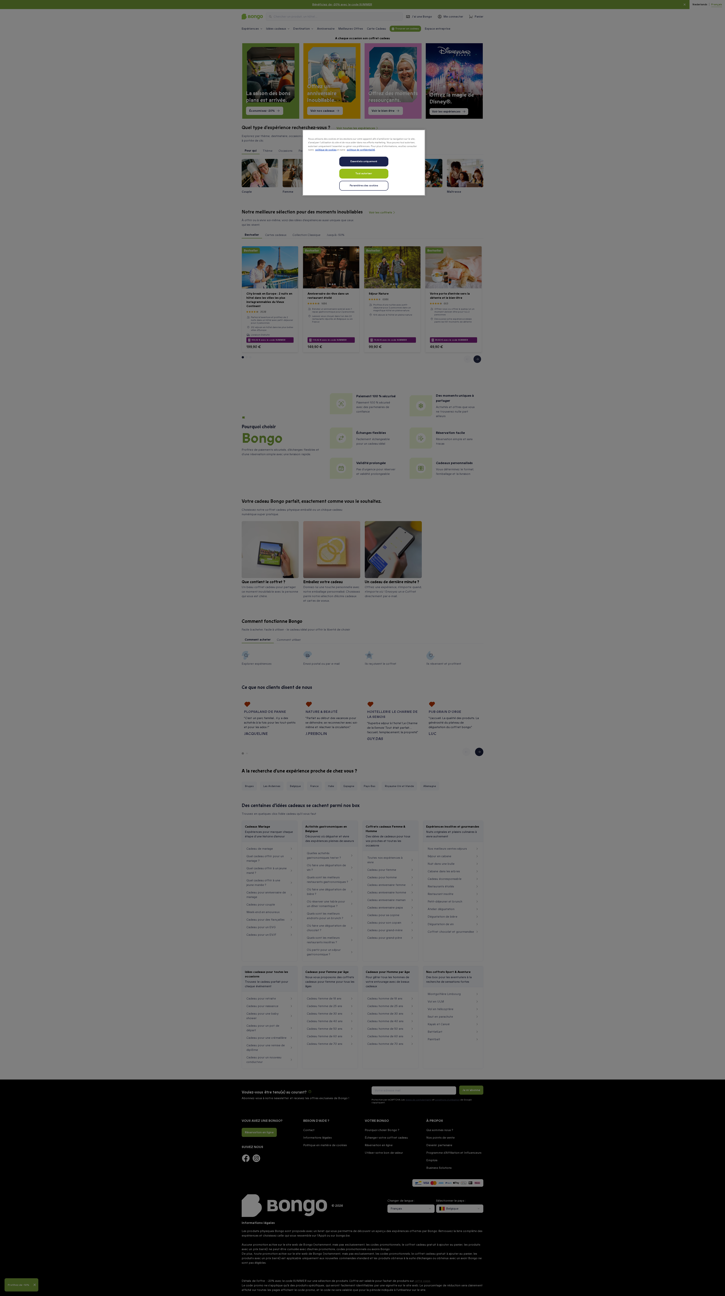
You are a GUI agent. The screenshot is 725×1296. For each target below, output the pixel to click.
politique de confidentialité (361, 150)
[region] (363, 163)
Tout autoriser (364, 173)
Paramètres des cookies (364, 185)
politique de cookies (325, 150)
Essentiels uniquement (363, 161)
